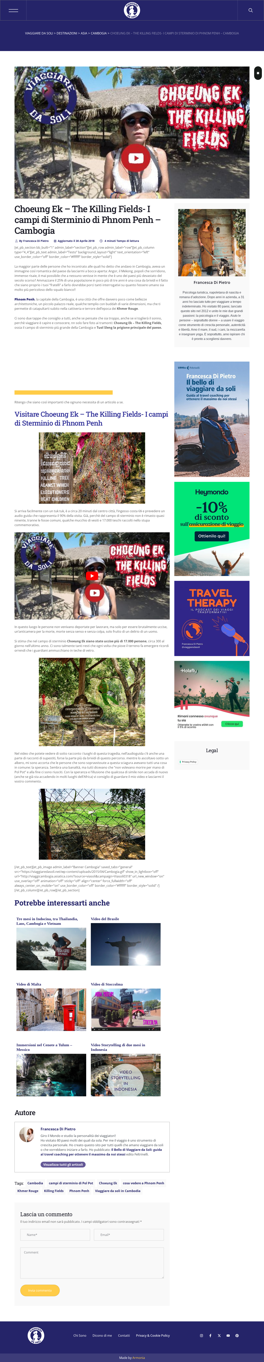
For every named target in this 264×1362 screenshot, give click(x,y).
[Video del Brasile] (126, 949)
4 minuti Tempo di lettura (121, 241)
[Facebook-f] (210, 1335)
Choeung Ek (108, 1183)
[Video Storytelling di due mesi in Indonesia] (126, 1083)
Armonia (138, 1358)
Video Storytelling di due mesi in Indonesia (118, 1047)
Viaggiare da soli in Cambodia (118, 1191)
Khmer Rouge (27, 1191)
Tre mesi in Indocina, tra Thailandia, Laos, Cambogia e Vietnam (47, 921)
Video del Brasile (105, 919)
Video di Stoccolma (107, 984)
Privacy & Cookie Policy (153, 1335)
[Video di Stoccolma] (126, 1009)
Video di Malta (28, 984)
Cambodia (35, 1183)
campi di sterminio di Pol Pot (71, 1183)
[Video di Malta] (51, 1014)
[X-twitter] (219, 1335)
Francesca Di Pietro (34, 241)
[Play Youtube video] (92, 576)
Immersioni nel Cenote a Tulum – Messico (44, 1047)
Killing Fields (54, 1191)
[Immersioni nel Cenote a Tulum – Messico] (51, 1080)
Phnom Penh (79, 1191)
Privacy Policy (189, 761)
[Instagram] (201, 1335)
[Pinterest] (237, 1335)
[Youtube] (228, 1335)
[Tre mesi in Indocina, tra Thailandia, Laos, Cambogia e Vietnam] (51, 954)
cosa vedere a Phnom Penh (143, 1183)
